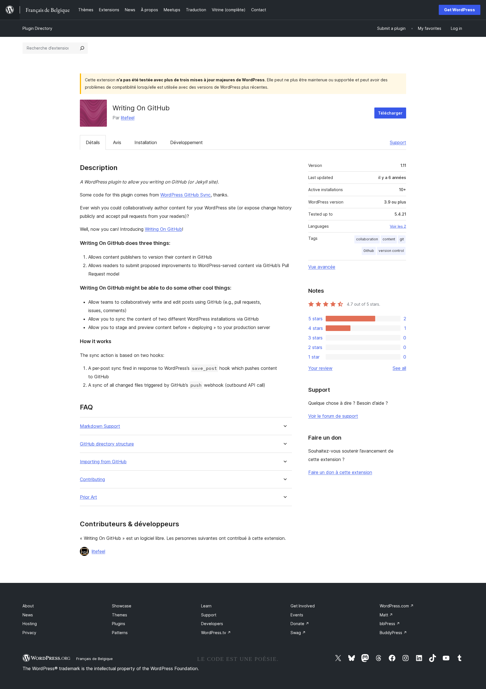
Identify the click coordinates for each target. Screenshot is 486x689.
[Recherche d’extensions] (82, 48)
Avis (117, 142)
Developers (212, 623)
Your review (320, 368)
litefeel (127, 117)
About (28, 605)
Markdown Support (100, 426)
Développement (186, 142)
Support (398, 142)
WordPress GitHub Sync (185, 195)
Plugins (118, 623)
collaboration (367, 239)
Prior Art (88, 497)
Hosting (29, 623)
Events (297, 614)
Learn (206, 605)
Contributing (92, 479)
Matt (386, 614)
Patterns (120, 632)
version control (391, 251)
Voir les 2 (398, 226)
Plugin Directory (37, 28)
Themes (119, 614)
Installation (145, 142)
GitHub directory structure (107, 444)
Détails (93, 142)
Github (368, 251)
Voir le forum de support (333, 416)
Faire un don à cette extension (340, 472)
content (388, 239)
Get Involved (303, 605)
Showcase (121, 605)
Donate (300, 623)
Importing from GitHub (103, 461)
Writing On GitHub (163, 229)
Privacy (29, 632)
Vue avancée (321, 267)
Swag (298, 632)
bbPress (390, 623)
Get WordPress (459, 9)
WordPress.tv (216, 632)
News (27, 614)
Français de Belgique (94, 658)
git (402, 239)
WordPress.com (397, 605)
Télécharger (390, 113)
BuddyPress (393, 632)
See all (399, 368)
